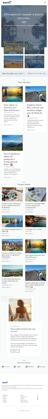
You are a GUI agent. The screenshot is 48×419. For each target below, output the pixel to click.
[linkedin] (37, 399)
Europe (28, 87)
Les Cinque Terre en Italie (33, 229)
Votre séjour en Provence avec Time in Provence (12, 108)
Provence (5, 87)
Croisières (5, 395)
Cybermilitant (23, 396)
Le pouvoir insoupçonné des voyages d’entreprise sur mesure (11, 281)
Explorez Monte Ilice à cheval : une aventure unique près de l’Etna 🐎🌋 (35, 110)
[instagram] (37, 395)
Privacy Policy (23, 400)
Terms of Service (24, 401)
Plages (4, 396)
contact (44, 73)
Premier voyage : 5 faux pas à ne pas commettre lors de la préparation (11, 206)
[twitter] (37, 396)
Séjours (4, 400)
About (21, 395)
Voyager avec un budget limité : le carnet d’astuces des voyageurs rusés (35, 206)
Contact (22, 398)
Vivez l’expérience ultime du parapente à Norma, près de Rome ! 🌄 (12, 159)
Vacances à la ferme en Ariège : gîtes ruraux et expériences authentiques (12, 255)
